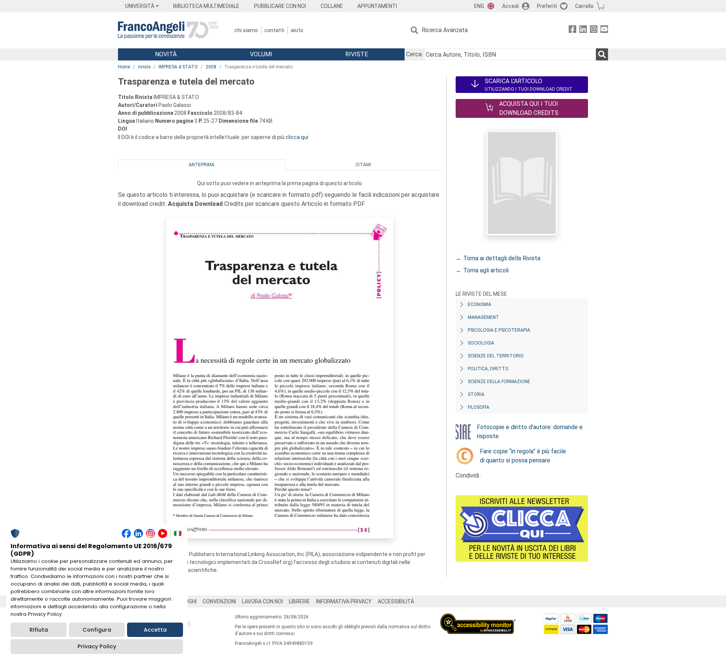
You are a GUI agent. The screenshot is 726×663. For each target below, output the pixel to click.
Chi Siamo (246, 30)
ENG (479, 6)
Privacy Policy (97, 646)
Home (124, 67)
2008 (211, 67)
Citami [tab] (363, 164)
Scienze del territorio (496, 356)
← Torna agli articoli (482, 270)
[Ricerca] (602, 54)
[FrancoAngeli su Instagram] (593, 30)
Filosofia (478, 407)
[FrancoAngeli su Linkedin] (583, 30)
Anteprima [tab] (201, 164)
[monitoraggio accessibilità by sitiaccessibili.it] (478, 617)
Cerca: (414, 54)
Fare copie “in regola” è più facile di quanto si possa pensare (523, 456)
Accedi (510, 6)
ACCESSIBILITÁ (396, 601)
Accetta (155, 630)
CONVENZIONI (219, 601)
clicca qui (296, 137)
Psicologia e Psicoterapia (499, 330)
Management (483, 317)
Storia (476, 394)
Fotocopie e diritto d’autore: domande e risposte (530, 431)
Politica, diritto (488, 368)
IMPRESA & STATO (178, 67)
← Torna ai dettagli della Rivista (498, 258)
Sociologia (481, 343)
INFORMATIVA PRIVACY (344, 601)
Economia (479, 304)
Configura (96, 630)
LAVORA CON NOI (262, 601)
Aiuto (297, 30)
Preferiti (547, 6)
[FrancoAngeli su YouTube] (604, 30)
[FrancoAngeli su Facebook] (572, 30)
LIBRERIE (299, 601)
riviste (144, 67)
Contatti (274, 30)
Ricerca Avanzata (445, 30)
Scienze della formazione (499, 381)
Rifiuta (38, 630)
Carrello (584, 6)
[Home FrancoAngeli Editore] (168, 30)
